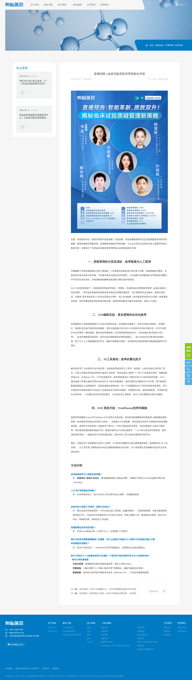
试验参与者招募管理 (145, 649)
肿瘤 (89, 627)
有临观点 (167, 627)
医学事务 (104, 634)
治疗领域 (62, 4)
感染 (89, 634)
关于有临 (35, 4)
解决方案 (48, 4)
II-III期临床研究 (69, 631)
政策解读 (167, 634)
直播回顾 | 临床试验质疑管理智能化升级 (174, 45)
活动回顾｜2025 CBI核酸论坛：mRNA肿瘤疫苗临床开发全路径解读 (104, 589)
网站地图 (119, 676)
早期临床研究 (68, 627)
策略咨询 (104, 627)
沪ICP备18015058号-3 (57, 676)
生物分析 (140, 638)
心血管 (89, 642)
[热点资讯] (188, 363)
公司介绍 (51, 627)
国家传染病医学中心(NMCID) (27, 668)
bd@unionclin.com (16, 632)
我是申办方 (182, 627)
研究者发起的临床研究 (72, 634)
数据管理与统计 (107, 642)
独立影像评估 (142, 634)
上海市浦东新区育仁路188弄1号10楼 (24, 635)
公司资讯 (91, 4)
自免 (89, 631)
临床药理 (140, 627)
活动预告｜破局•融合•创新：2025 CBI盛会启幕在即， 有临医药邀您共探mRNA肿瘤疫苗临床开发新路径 (104, 593)
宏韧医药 (55, 668)
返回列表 (154, 591)
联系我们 (105, 4)
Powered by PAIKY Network (104, 676)
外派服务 (140, 645)
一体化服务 (76, 4)
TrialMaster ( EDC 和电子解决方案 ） (116, 645)
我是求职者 (182, 631)
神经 (89, 638)
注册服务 (104, 631)
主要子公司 (52, 631)
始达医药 (45, 668)
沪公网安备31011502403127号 (79, 676)
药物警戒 (140, 631)
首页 (151, 45)
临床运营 (104, 638)
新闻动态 (159, 45)
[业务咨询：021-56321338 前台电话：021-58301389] (188, 369)
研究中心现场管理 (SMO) (147, 642)
